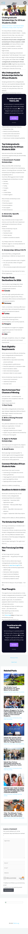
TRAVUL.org (16, 923)
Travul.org (7, 615)
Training (15, 794)
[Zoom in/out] (3, 929)
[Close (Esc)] (22, 929)
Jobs (14, 743)
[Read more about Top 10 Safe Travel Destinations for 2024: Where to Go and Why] (14, 679)
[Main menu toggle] (25, 2)
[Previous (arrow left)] (3, 932)
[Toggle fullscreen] (9, 929)
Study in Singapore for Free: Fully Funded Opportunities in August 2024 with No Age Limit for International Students (14, 713)
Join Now (14, 118)
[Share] (16, 929)
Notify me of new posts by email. (13, 887)
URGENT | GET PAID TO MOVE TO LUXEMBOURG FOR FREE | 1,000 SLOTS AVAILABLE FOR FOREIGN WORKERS (14, 790)
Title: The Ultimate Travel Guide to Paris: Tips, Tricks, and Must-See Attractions (13, 814)
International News (18, 25)
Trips (17, 692)
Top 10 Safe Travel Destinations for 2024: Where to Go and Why (12, 688)
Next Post (14, 662)
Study (10, 27)
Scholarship (5, 27)
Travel (14, 27)
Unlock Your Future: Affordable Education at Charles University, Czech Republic (13, 764)
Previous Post (14, 657)
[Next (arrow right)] (9, 932)
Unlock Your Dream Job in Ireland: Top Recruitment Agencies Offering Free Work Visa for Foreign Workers (14, 740)
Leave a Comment (7, 25)
